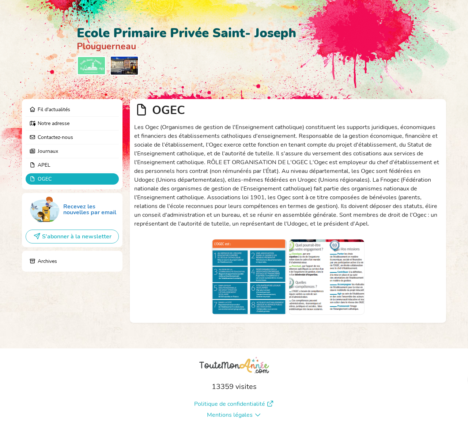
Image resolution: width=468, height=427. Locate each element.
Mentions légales (230, 415)
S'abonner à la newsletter (77, 237)
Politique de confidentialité (229, 404)
